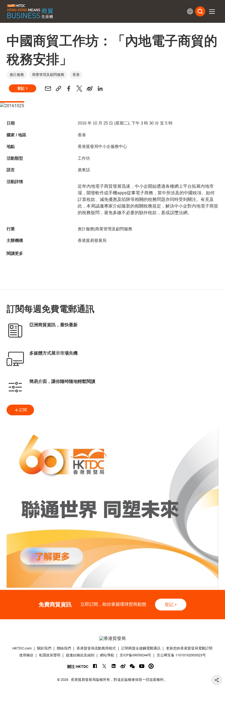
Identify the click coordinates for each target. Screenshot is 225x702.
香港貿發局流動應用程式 (96, 648)
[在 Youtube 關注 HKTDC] (141, 666)
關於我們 (44, 648)
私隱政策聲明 (49, 655)
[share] (216, 680)
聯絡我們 (64, 648)
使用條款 (26, 655)
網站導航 (107, 655)
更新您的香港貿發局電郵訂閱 (189, 648)
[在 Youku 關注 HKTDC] (151, 666)
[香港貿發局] (112, 638)
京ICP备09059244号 (135, 655)
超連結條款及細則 (80, 655)
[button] (211, 11)
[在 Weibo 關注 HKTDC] (123, 666)
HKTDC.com (22, 648)
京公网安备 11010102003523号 (181, 655)
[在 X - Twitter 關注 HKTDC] (104, 666)
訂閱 (23, 410)
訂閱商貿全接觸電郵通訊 (141, 648)
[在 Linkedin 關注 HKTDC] (113, 666)
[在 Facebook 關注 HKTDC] (95, 666)
